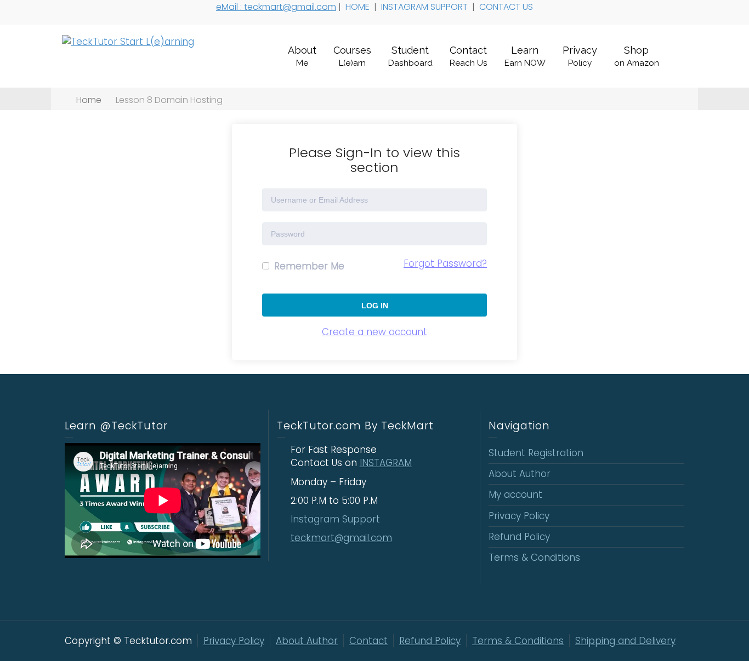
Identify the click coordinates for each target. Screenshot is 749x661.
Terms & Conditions (534, 557)
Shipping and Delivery (625, 640)
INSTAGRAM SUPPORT (425, 7)
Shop (636, 56)
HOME (358, 7)
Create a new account (374, 331)
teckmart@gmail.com (341, 537)
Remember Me (307, 266)
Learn (525, 56)
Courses (352, 56)
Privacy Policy (519, 515)
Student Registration (536, 452)
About (302, 56)
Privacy (580, 56)
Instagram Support (337, 519)
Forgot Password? (445, 263)
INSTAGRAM (386, 462)
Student (410, 56)
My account (515, 494)
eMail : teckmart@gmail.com (276, 7)
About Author (520, 473)
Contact (468, 56)
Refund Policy (519, 536)
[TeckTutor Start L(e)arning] (128, 41)
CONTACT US (507, 7)
